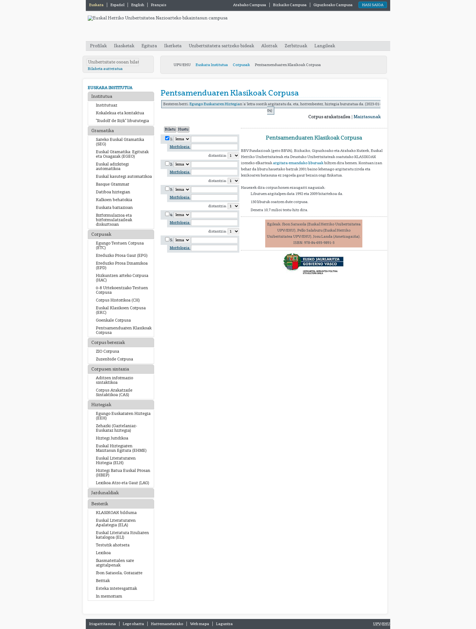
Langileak (324, 45)
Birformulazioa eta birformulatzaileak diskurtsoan (114, 220)
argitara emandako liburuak (298, 163)
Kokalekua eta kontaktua (120, 113)
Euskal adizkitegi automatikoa (112, 166)
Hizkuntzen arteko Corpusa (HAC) (122, 277)
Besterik (99, 503)
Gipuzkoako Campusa (333, 5)
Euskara (96, 5)
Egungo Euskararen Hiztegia (214, 104)
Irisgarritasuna (102, 624)
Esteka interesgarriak (116, 588)
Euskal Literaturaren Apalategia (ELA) (116, 522)
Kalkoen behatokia (114, 200)
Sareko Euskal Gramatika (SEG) (120, 141)
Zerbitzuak (296, 45)
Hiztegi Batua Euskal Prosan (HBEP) (123, 472)
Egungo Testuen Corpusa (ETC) (120, 245)
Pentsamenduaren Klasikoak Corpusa (124, 330)
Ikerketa (173, 45)
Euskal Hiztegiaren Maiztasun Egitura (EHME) (121, 448)
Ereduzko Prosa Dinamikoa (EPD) (122, 265)
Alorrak (269, 45)
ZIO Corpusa (107, 351)
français (158, 5)
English (138, 5)
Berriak (103, 580)
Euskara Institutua (212, 65)
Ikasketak (124, 45)
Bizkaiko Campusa (290, 5)
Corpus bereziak (108, 342)
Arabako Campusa (249, 5)
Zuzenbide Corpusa (114, 359)
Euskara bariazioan (114, 207)
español (117, 5)
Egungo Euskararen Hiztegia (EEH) (123, 415)
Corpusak (241, 65)
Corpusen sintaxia (110, 369)
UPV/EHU (182, 65)
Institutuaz (106, 105)
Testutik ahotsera (113, 545)
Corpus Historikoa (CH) (118, 300)
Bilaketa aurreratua (105, 68)
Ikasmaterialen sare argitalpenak (115, 562)
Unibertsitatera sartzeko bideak (221, 45)
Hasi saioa (372, 5)
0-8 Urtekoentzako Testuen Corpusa (122, 290)
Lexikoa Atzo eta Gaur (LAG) (122, 483)
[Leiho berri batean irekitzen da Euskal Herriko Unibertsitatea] (158, 18)
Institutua (101, 96)
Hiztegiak (101, 404)
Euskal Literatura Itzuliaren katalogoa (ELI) (122, 535)
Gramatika (102, 130)
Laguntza (224, 624)
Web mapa (199, 624)
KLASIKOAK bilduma (116, 512)
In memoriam (109, 596)
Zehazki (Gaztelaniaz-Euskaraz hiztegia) (116, 428)
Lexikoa (103, 553)
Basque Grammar (112, 184)
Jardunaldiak (105, 492)
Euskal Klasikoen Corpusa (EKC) (121, 310)
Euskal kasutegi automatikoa (124, 176)
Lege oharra (133, 624)
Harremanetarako (167, 624)
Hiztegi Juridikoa (112, 438)
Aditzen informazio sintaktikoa (114, 380)
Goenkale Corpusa (113, 320)
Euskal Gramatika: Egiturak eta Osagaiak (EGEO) (122, 154)
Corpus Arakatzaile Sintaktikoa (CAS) (114, 392)
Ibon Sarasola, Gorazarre (119, 573)
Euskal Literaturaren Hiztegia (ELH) (116, 460)
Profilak (99, 45)
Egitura (149, 45)
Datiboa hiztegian (113, 192)
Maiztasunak (367, 116)
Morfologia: (180, 147)
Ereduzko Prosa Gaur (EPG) (122, 255)
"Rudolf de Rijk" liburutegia (122, 121)
